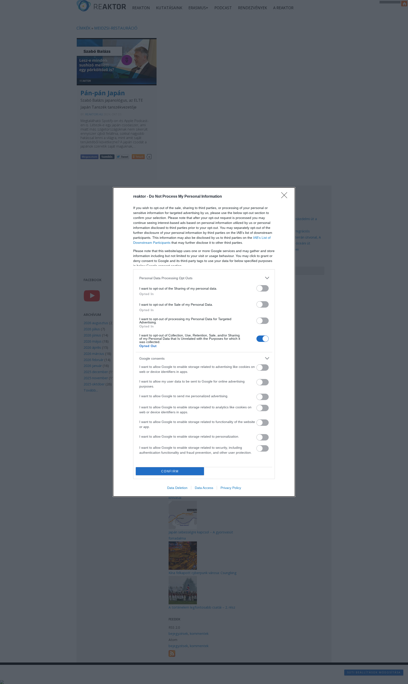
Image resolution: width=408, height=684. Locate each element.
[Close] (285, 196)
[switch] (262, 288)
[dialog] (204, 342)
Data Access (204, 488)
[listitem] (204, 277)
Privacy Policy (231, 488)
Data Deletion (177, 488)
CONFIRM (170, 471)
